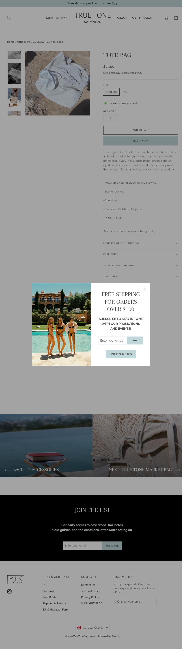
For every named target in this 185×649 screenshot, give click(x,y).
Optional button (120, 354)
